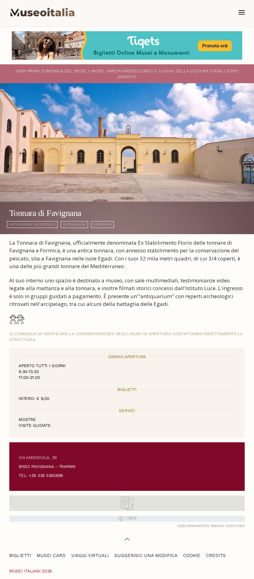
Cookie (191, 555)
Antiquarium (74, 224)
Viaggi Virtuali (90, 555)
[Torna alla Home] (42, 12)
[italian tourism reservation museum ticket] (127, 45)
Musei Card (51, 555)
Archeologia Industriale (32, 224)
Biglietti (20, 555)
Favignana (102, 224)
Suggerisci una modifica (145, 555)
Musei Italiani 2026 (30, 570)
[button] (242, 12)
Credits (216, 555)
